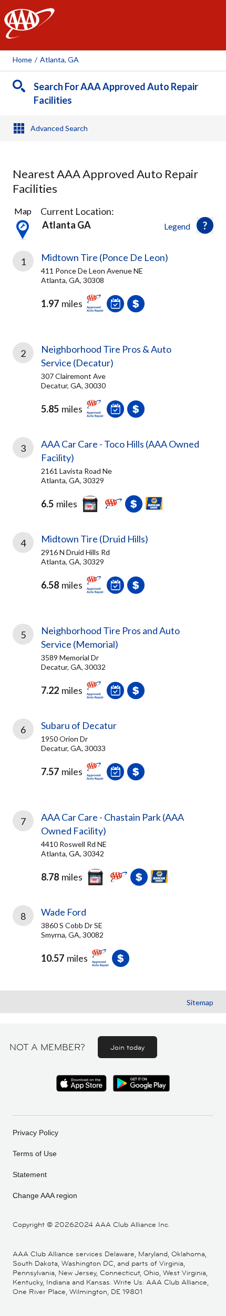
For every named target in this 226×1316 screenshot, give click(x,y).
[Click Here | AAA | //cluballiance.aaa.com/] (29, 32)
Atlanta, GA (59, 59)
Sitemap (200, 1002)
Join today (127, 1047)
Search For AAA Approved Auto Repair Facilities (116, 93)
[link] (113, 289)
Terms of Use (35, 1153)
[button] (205, 225)
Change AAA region (45, 1195)
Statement (30, 1174)
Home (22, 59)
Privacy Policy (35, 1132)
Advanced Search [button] (59, 128)
